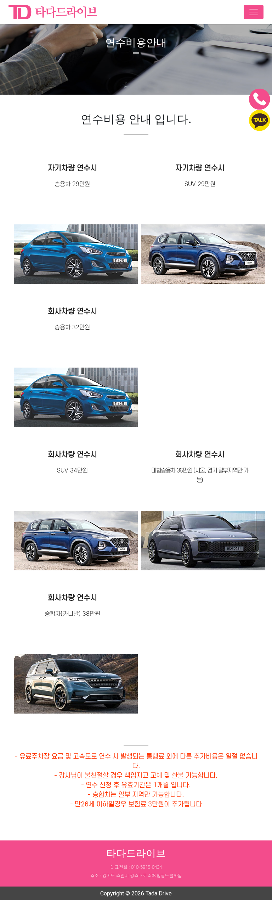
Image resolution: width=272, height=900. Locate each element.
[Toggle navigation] (254, 12)
